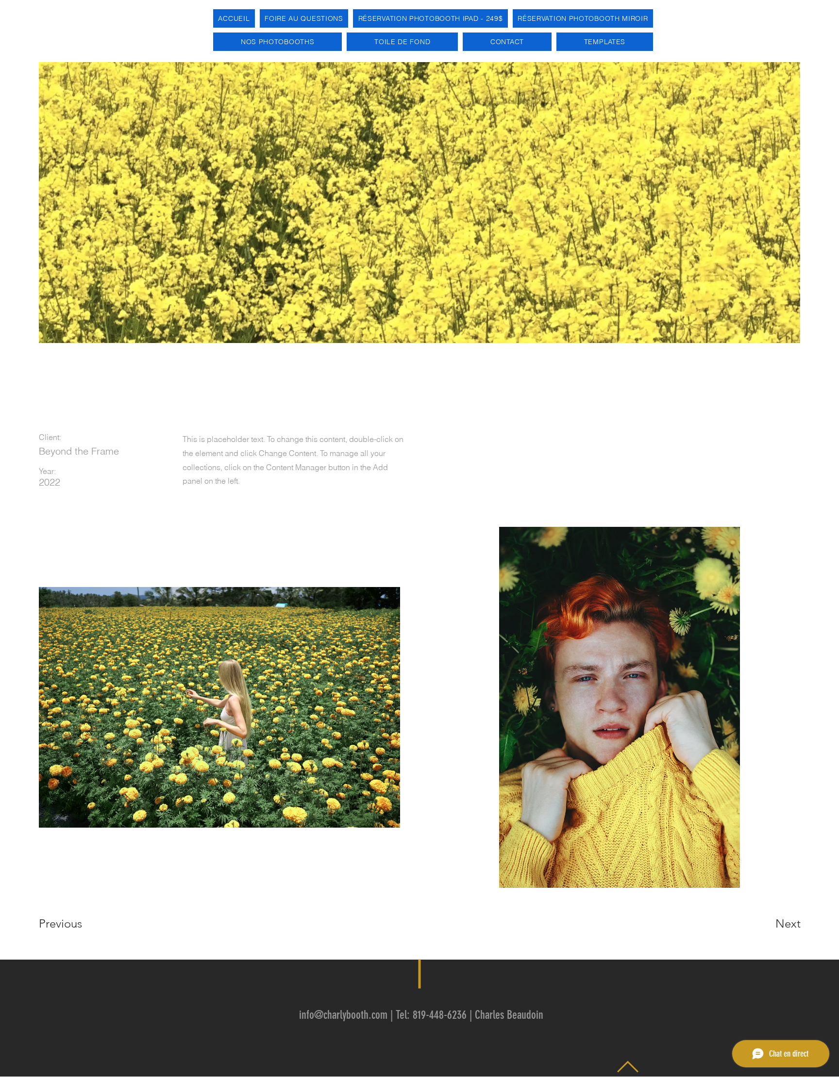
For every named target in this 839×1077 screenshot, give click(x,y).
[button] (277, 41)
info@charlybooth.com (343, 1015)
